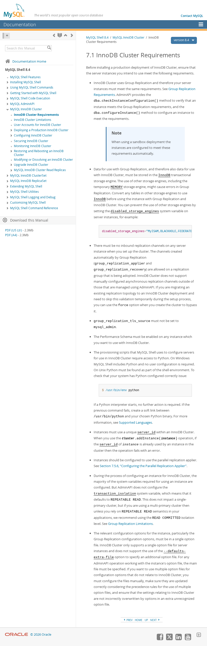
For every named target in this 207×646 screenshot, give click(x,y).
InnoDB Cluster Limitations (32, 120)
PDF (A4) (11, 235)
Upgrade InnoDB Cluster (31, 165)
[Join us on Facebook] (160, 639)
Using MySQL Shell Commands (31, 87)
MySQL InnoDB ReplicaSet (28, 181)
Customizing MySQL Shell (28, 202)
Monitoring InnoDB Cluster (32, 146)
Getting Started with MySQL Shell (33, 93)
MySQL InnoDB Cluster (26, 109)
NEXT (154, 620)
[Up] (65, 35)
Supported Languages (135, 422)
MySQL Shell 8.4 (97, 37)
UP (146, 620)
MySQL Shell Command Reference (34, 208)
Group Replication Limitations (130, 523)
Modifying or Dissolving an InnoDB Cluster (43, 159)
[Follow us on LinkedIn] (178, 639)
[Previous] (54, 35)
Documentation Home (29, 61)
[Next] (71, 35)
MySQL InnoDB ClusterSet (28, 175)
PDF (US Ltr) (13, 230)
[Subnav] (7, 82)
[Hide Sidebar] (6, 36)
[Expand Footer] (198, 635)
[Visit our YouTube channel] (188, 639)
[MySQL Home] (14, 10)
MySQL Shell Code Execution (30, 98)
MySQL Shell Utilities (24, 192)
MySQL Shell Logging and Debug (33, 197)
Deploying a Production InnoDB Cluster (41, 130)
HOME (138, 620)
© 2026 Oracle (40, 634)
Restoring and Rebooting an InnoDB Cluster (39, 153)
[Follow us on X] (169, 639)
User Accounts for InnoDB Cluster (37, 125)
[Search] (48, 48)
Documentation (20, 24)
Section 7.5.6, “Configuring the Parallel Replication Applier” (143, 466)
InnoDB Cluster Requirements (36, 115)
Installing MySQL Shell (25, 82)
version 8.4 (182, 40)
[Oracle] (16, 634)
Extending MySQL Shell (26, 186)
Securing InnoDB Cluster (31, 141)
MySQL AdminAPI (22, 104)
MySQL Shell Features (25, 77)
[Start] (60, 35)
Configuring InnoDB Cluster (33, 135)
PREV (129, 620)
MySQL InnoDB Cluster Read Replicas (40, 170)
